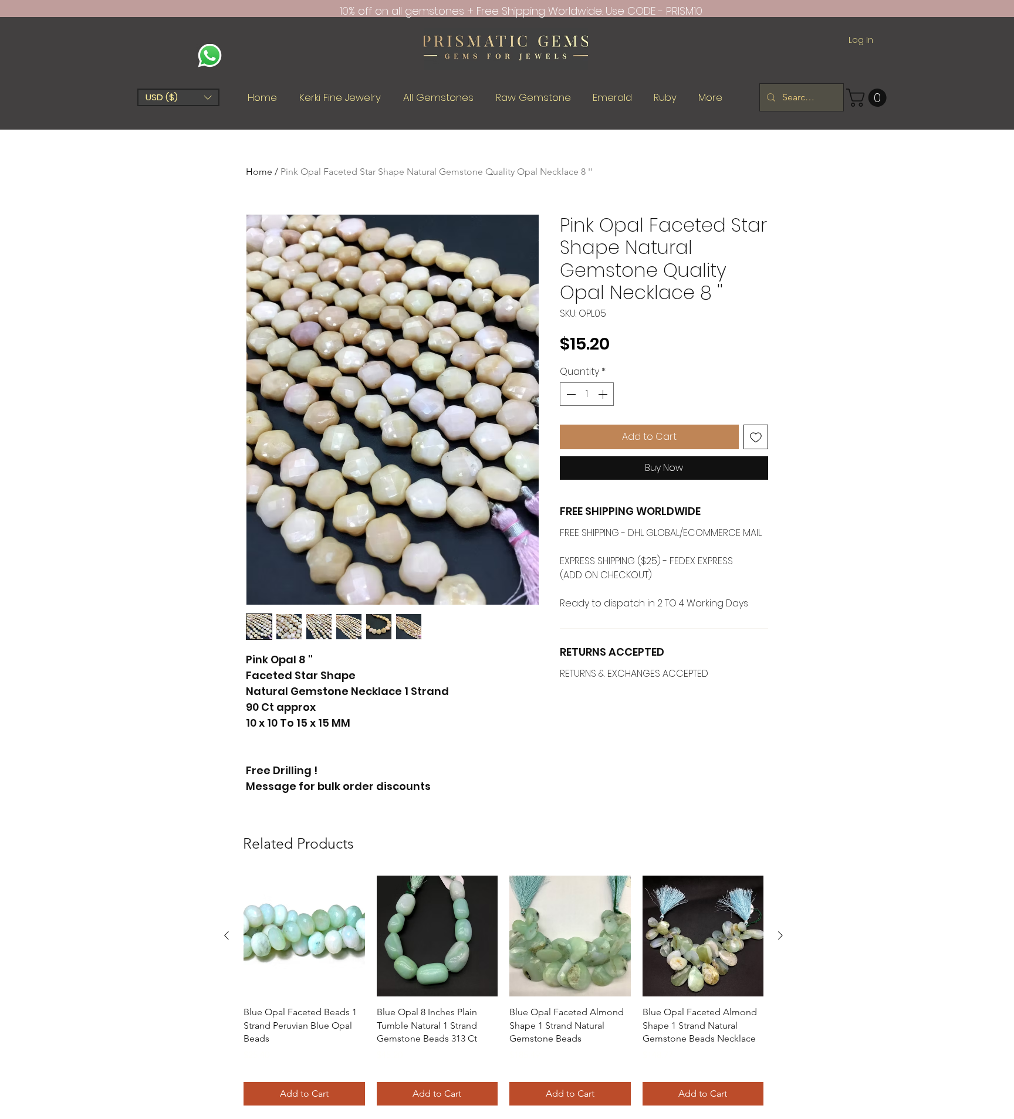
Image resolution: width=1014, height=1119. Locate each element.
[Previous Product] (226, 935)
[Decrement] (570, 394)
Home (259, 171)
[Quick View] (304, 936)
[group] (503, 990)
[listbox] (178, 97)
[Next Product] (780, 935)
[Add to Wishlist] (755, 437)
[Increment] (604, 394)
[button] (178, 97)
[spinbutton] (587, 394)
